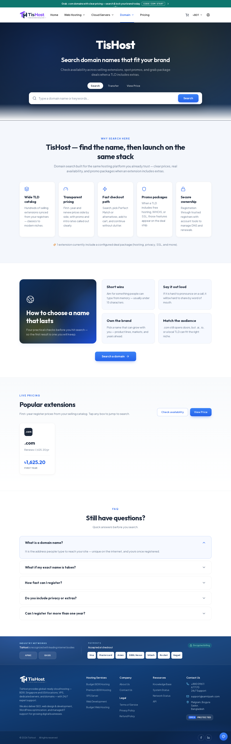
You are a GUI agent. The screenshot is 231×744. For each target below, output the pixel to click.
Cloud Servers (100, 15)
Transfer (113, 85)
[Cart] (187, 14)
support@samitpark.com (205, 696)
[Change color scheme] (224, 737)
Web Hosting (73, 15)
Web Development (96, 701)
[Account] (208, 14)
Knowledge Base (162, 684)
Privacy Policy (127, 710)
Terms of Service (129, 704)
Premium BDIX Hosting (98, 689)
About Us (125, 684)
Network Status (161, 695)
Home (54, 15)
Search (95, 85)
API (154, 701)
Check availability (172, 412)
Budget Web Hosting (97, 707)
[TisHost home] (32, 15)
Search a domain (113, 356)
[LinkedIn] (208, 738)
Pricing (144, 15)
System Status (161, 689)
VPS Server (92, 695)
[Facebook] (201, 738)
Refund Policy (127, 716)
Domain (125, 15)
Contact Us (126, 689)
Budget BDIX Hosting (98, 684)
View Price (133, 85)
